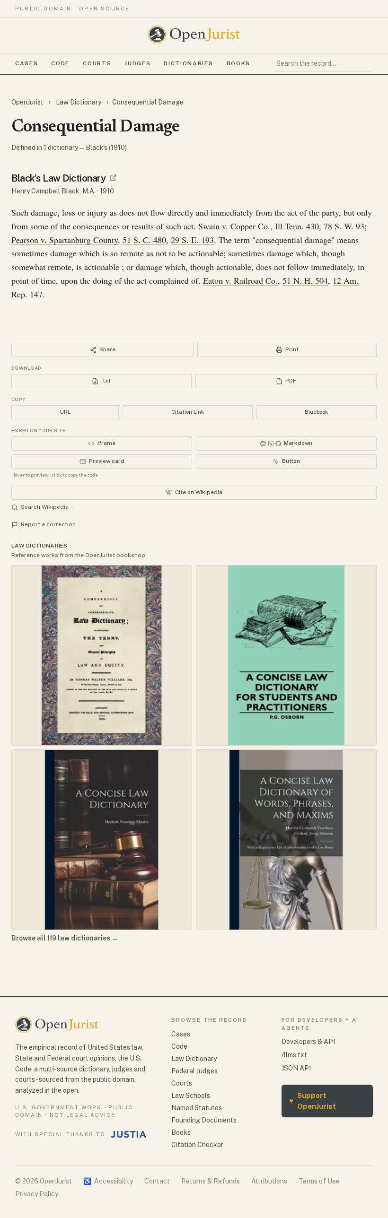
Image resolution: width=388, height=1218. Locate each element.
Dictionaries (188, 63)
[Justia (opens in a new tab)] (128, 1134)
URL (65, 412)
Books (238, 63)
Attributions (269, 1181)
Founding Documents (204, 1120)
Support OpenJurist (312, 1100)
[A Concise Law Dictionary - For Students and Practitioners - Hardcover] (286, 655)
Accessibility (108, 1181)
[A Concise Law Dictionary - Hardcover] (101, 839)
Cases (26, 63)
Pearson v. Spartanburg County (64, 239)
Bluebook (316, 412)
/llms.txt (294, 1055)
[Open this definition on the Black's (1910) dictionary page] (113, 178)
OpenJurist (28, 102)
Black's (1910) (106, 147)
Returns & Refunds (210, 1181)
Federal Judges (194, 1071)
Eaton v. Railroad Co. (240, 280)
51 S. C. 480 (144, 239)
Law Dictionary (78, 102)
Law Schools (190, 1095)
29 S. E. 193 (192, 239)
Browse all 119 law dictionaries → (64, 938)
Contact (157, 1181)
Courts (97, 63)
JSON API (296, 1068)
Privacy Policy (36, 1194)
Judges (137, 63)
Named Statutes (196, 1108)
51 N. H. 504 (305, 280)
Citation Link (187, 412)
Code (60, 63)
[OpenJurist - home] (194, 34)
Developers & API (308, 1041)
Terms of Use (319, 1181)
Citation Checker (197, 1144)
